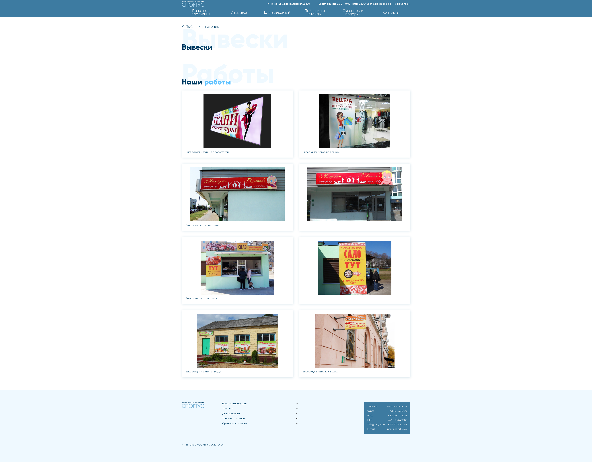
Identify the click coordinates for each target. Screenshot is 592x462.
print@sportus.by (397, 429)
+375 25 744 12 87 (397, 424)
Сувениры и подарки (353, 12)
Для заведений (277, 12)
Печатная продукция (200, 12)
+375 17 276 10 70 (397, 411)
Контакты (391, 12)
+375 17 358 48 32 (397, 406)
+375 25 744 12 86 (397, 420)
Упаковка (239, 12)
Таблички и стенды (315, 12)
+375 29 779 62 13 (397, 416)
